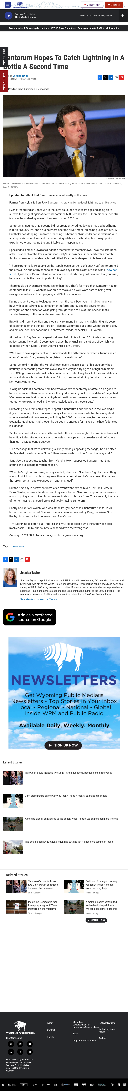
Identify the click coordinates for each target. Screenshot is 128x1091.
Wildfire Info (4, 81)
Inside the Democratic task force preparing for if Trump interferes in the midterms (43, 905)
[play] (8, 16)
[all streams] (123, 15)
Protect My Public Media (107, 1030)
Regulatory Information (84, 1041)
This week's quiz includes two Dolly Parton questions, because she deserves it (68, 772)
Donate (115, 4)
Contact (51, 1030)
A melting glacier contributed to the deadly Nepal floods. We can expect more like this (71, 818)
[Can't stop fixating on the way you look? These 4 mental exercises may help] (13, 801)
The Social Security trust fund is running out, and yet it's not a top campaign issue (69, 841)
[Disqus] (64, 969)
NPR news (19, 546)
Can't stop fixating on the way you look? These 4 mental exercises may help (66, 795)
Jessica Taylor (20, 75)
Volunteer (93, 5)
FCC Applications (107, 1023)
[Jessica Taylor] (10, 577)
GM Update (4, 57)
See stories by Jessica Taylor (38, 599)
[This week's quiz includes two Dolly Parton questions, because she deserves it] (13, 778)
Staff (75, 1034)
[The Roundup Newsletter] (64, 693)
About (50, 1023)
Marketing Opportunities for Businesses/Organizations (84, 1024)
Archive (102, 1038)
